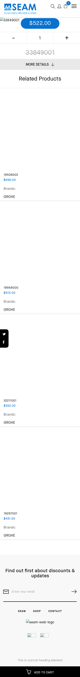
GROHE (9, 197)
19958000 (11, 287)
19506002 (11, 174)
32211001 (10, 400)
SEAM (22, 611)
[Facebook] (4, 342)
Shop (37, 611)
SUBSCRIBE (72, 591)
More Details (37, 64)
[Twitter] (4, 334)
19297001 (10, 513)
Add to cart (43, 672)
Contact (55, 611)
